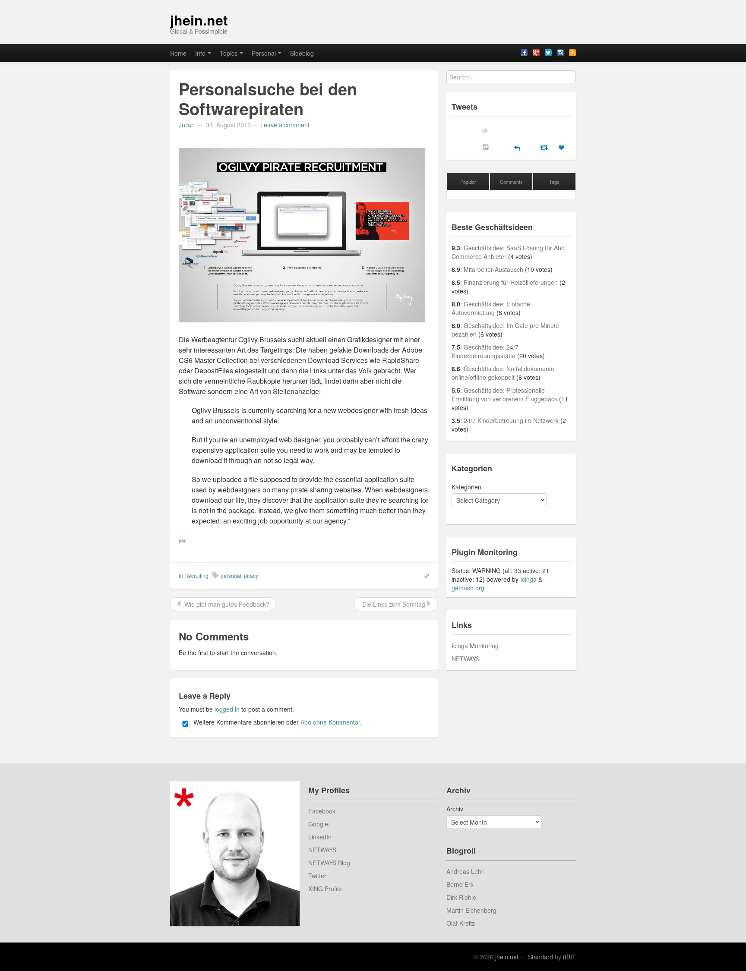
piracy (251, 575)
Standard (540, 956)
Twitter (317, 875)
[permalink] (424, 575)
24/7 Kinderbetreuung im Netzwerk (511, 420)
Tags (554, 181)
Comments (511, 181)
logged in (227, 709)
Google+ (320, 824)
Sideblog (302, 53)
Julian (187, 124)
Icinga (528, 579)
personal (231, 575)
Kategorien (466, 486)
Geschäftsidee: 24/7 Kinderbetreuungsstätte (485, 351)
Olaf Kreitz (460, 923)
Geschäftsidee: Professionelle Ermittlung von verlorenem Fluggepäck (504, 394)
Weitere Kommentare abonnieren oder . (277, 722)
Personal (264, 53)
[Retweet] (545, 147)
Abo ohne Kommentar (330, 722)
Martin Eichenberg (471, 910)
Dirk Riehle (461, 897)
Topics (228, 53)
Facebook (321, 811)
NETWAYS (466, 658)
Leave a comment (285, 124)
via (182, 541)
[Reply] (517, 147)
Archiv (454, 808)
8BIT (569, 956)
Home (178, 53)
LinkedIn (320, 836)
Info (200, 53)
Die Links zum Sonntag (392, 604)
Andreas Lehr (465, 871)
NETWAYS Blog (329, 862)
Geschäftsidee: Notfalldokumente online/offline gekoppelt (503, 372)
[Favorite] (562, 148)
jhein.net (199, 20)
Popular (468, 181)
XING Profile (325, 888)
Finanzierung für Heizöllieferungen (511, 282)
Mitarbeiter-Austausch (493, 269)
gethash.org (468, 587)
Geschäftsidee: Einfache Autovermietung (491, 308)
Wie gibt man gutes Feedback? (226, 604)
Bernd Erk (460, 884)
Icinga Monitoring (475, 645)
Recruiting (196, 575)
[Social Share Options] (486, 147)
